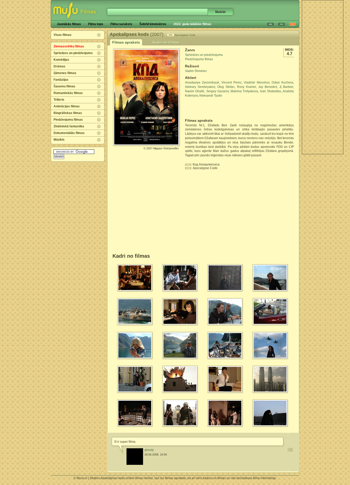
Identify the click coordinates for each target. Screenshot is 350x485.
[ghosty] (134, 456)
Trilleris (59, 99)
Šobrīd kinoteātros (152, 24)
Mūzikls (59, 139)
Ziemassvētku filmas (69, 46)
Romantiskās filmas (68, 93)
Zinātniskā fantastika (69, 126)
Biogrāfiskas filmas (68, 113)
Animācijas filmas (67, 106)
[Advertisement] (322, 77)
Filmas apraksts (126, 42)
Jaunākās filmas (69, 24)
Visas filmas (62, 35)
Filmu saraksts (121, 24)
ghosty (149, 450)
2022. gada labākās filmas (192, 24)
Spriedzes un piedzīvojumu (73, 53)
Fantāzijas (61, 79)
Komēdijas (61, 59)
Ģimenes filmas (65, 73)
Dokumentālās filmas (69, 133)
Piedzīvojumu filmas (68, 119)
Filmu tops (95, 24)
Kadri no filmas (166, 42)
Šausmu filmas (64, 86)
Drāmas (59, 66)
